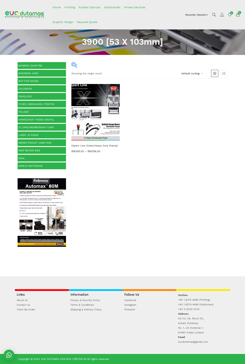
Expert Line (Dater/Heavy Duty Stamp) (94, 145)
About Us (22, 300)
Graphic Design (63, 22)
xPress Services (134, 7)
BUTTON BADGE (28, 81)
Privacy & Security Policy (85, 300)
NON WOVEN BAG (29, 150)
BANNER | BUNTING (30, 65)
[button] (238, 14)
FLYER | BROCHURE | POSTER (36, 104)
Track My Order (26, 309)
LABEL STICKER (28, 135)
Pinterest (129, 309)
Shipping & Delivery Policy (86, 309)
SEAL (21, 158)
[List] (223, 73)
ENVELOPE (25, 96)
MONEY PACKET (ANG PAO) (34, 142)
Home (57, 7)
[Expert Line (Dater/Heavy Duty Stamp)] (95, 112)
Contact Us (23, 304)
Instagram (130, 304)
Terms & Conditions (82, 304)
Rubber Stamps (89, 7)
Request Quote (87, 22)
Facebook (130, 300)
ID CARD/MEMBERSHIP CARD (36, 127)
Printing (69, 7)
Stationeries (112, 7)
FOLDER (23, 111)
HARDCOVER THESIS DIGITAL (36, 119)
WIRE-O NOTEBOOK (30, 165)
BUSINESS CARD (28, 73)
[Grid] (214, 73)
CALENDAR (25, 88)
